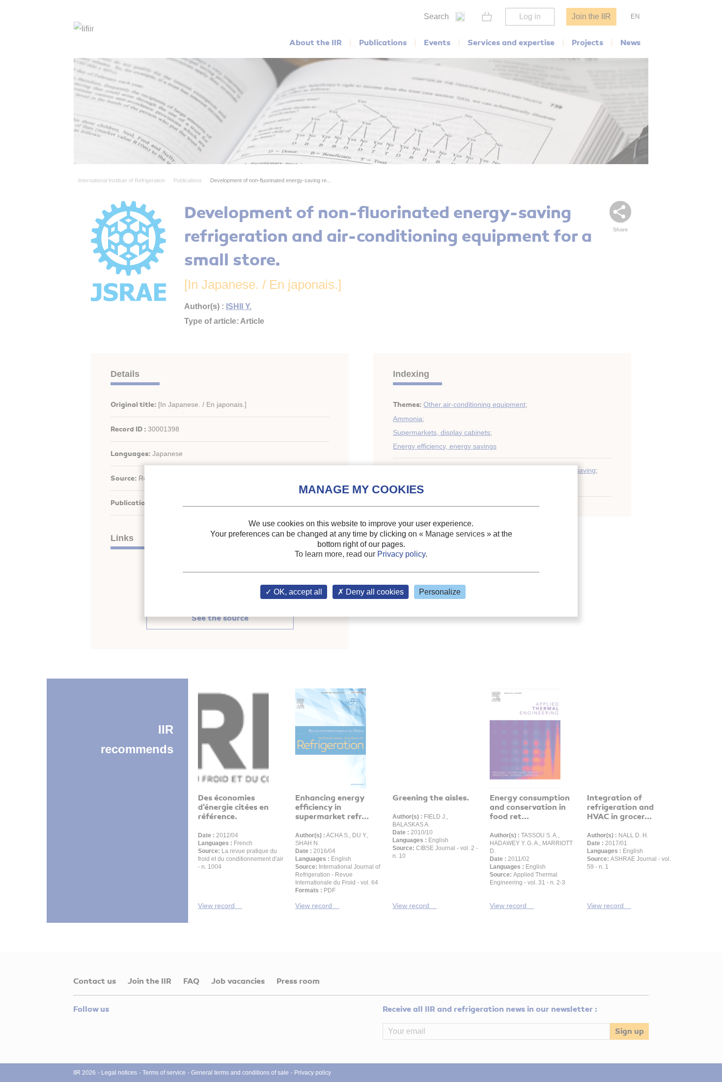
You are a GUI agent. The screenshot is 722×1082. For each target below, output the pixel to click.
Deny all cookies (374, 592)
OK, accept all (297, 592)
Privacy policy (401, 554)
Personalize (440, 592)
